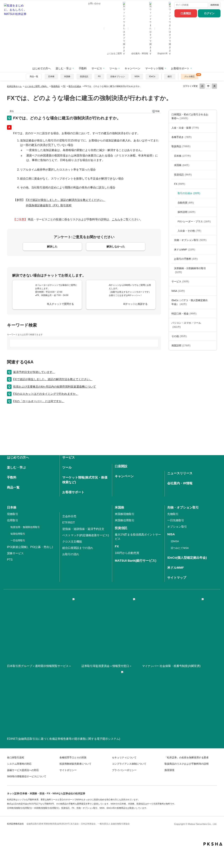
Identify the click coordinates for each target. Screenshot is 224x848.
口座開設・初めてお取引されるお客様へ (190, 116)
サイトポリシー (68, 770)
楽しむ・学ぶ (63, 68)
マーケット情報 (154, 68)
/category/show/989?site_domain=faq (213, 345)
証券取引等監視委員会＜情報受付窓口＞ (107, 665)
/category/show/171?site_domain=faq (213, 281)
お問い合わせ (94, 3)
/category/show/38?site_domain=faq (213, 313)
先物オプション (117, 76)
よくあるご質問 (114, 53)
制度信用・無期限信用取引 (25, 527)
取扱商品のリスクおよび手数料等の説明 (186, 763)
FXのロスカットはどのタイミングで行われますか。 (45, 393)
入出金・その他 (189, 230)
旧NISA (175, 541)
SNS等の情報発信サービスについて (26, 776)
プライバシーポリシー (124, 770)
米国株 (67, 76)
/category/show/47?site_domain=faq (213, 146)
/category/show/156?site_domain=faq (213, 240)
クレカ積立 (189, 76)
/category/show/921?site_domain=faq (213, 127)
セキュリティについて (124, 757)
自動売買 (186, 202)
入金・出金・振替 (185, 127)
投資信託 (84, 76)
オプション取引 (177, 526)
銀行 (170, 76)
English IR (163, 53)
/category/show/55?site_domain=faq (213, 324)
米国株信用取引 (124, 520)
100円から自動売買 (127, 552)
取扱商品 (55, 86)
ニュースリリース (179, 473)
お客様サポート (180, 68)
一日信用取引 (17, 540)
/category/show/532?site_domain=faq (213, 174)
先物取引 (172, 514)
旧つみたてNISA (180, 548)
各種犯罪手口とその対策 (72, 757)
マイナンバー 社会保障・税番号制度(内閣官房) (171, 665)
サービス (97, 68)
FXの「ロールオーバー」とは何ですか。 (38, 401)
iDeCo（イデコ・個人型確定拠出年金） (190, 302)
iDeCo (152, 76)
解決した (52, 246)
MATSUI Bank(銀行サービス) (135, 560)
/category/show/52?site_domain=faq (213, 336)
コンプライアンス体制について (129, 763)
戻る (12, 111)
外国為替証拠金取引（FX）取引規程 (49, 205)
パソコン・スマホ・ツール (186, 324)
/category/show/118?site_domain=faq (213, 137)
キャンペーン (132, 68)
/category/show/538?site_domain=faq (213, 290)
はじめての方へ (41, 68)
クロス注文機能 (72, 541)
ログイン (209, 13)
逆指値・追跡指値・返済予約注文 (83, 528)
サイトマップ (176, 577)
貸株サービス (15, 553)
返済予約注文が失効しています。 (34, 372)
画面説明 (181, 345)
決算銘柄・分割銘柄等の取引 (190, 270)
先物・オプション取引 (190, 240)
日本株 (51, 76)
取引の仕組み (75, 86)
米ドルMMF (184, 249)
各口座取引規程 (15, 757)
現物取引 (12, 514)
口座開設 (186, 13)
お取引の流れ (70, 554)
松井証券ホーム (14, 86)
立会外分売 (69, 516)
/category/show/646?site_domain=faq (213, 302)
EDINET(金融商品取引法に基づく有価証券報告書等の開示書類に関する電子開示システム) (63, 738)
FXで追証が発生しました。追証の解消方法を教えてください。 (65, 199)
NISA (137, 76)
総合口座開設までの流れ (77, 547)
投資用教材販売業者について (75, 763)
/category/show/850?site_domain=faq (213, 165)
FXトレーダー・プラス (194, 221)
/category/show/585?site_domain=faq (213, 116)
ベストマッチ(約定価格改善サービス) (85, 535)
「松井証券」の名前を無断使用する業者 (186, 757)
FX (99, 76)
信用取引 (12, 520)
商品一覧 (34, 76)
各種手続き (182, 137)
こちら (116, 219)
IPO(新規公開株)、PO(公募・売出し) (30, 547)
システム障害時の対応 (19, 763)
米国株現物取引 (124, 514)
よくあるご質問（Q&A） (36, 86)
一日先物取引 (175, 520)
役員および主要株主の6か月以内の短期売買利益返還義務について (54, 386)
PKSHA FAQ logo (213, 844)
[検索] (205, 5)
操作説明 (186, 212)
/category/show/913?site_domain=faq (213, 155)
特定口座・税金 (184, 313)
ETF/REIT (68, 522)
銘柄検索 (215, 5)
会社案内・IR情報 (140, 53)
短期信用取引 (17, 533)
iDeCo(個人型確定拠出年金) (187, 557)
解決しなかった (116, 246)
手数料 (83, 68)
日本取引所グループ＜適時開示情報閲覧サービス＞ (39, 665)
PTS (10, 559)
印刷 (157, 111)
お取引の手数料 (186, 258)
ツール (113, 68)
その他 (179, 336)
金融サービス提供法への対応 (23, 770)
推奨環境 (169, 770)
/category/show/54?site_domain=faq (213, 270)
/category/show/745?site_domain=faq (213, 183)
